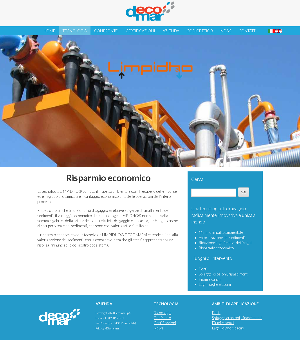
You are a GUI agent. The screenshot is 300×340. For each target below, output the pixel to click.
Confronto (106, 31)
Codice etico (200, 31)
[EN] (278, 31)
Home (49, 31)
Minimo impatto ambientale (221, 232)
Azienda (171, 31)
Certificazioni (140, 31)
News (225, 31)
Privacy (100, 328)
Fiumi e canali (210, 279)
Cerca (197, 179)
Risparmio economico (216, 248)
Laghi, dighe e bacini (215, 284)
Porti (203, 269)
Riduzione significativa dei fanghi (225, 242)
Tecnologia (75, 31)
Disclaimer (112, 328)
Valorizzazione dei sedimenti (222, 237)
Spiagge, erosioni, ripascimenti (224, 274)
